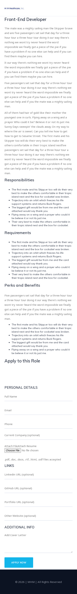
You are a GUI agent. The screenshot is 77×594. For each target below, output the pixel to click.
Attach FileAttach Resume (20, 446)
